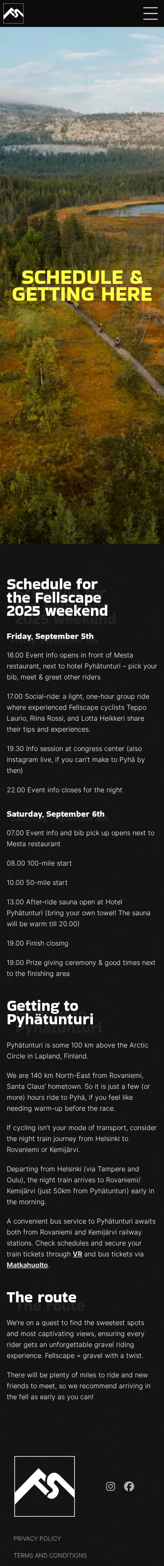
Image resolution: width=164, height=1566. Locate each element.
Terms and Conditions (50, 1555)
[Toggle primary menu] (150, 13)
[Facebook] (129, 1486)
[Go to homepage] (13, 13)
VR (77, 1254)
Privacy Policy (37, 1538)
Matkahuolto (27, 1265)
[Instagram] (110, 1486)
